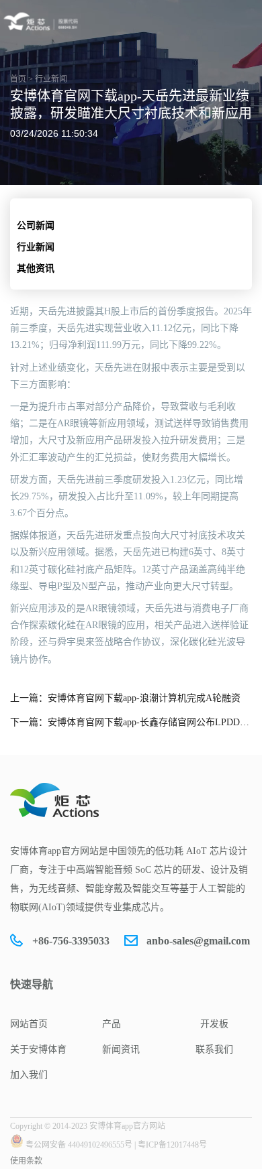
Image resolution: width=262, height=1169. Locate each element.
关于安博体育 (38, 1049)
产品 (111, 1024)
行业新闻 (35, 247)
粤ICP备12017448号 (172, 1145)
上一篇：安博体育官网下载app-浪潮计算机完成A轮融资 (125, 698)
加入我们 (29, 1075)
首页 (18, 79)
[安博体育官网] (42, 21)
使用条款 (26, 1161)
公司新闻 (35, 226)
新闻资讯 (121, 1049)
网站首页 (29, 1024)
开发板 (214, 1024)
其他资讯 (35, 268)
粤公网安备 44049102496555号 (79, 1145)
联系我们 (214, 1049)
